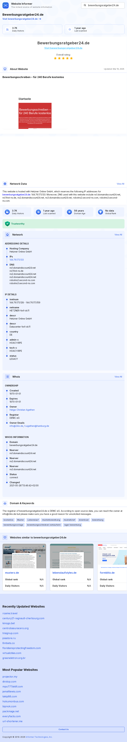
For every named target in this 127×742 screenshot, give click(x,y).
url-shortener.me (12, 721)
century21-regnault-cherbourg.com (23, 618)
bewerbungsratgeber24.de (16, 194)
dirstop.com (9, 681)
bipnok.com (9, 706)
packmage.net (10, 711)
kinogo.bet (8, 623)
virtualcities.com (11, 653)
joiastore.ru (9, 638)
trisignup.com (10, 633)
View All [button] (120, 184)
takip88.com (9, 696)
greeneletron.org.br (14, 658)
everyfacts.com (11, 716)
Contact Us (64, 729)
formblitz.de (107, 572)
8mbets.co (8, 643)
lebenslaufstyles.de (65, 572)
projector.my (9, 676)
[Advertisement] (63, 88)
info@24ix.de (16, 426)
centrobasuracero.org (15, 628)
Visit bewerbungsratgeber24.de (20, 19)
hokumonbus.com (13, 701)
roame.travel (9, 613)
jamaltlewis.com (11, 691)
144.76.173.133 (17, 259)
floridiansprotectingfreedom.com (21, 648)
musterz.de (12, 572)
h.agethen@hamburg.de (36, 426)
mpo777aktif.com (12, 686)
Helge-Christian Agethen (22, 409)
